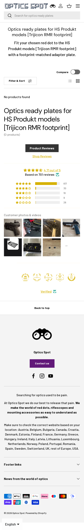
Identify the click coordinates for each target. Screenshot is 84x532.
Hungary (10, 439)
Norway (32, 444)
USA (75, 448)
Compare (62, 72)
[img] (42, 170)
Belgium (35, 429)
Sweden (20, 448)
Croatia (73, 429)
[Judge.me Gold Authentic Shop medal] (37, 277)
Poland (43, 444)
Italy (32, 439)
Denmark (11, 434)
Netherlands (16, 444)
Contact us (42, 363)
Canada (61, 429)
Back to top (42, 308)
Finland (36, 434)
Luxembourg (70, 439)
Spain (9, 448)
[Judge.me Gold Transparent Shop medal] (48, 277)
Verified (46, 291)
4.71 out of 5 (52, 170)
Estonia (24, 434)
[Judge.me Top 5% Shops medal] (71, 277)
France (48, 434)
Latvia (40, 439)
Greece (73, 434)
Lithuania (53, 439)
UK (47, 448)
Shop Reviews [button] (42, 156)
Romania (69, 444)
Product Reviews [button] (42, 148)
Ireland (22, 439)
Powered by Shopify (36, 513)
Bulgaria (49, 429)
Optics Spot (18, 513)
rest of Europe (61, 448)
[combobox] (42, 15)
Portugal (55, 444)
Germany (60, 434)
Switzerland (35, 448)
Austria (23, 429)
